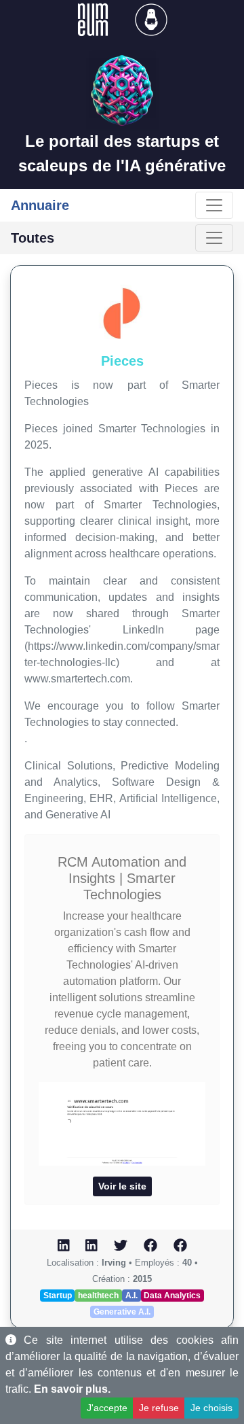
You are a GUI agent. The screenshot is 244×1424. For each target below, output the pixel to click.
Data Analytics (172, 1295)
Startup (57, 1295)
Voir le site (122, 1186)
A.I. (131, 1295)
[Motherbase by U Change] (151, 18)
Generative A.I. (122, 1312)
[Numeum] (94, 18)
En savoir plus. (72, 1389)
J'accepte (107, 1407)
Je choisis (211, 1407)
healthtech (98, 1295)
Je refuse (159, 1407)
